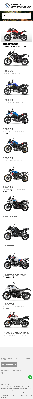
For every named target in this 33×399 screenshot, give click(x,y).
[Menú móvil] (2, 5)
